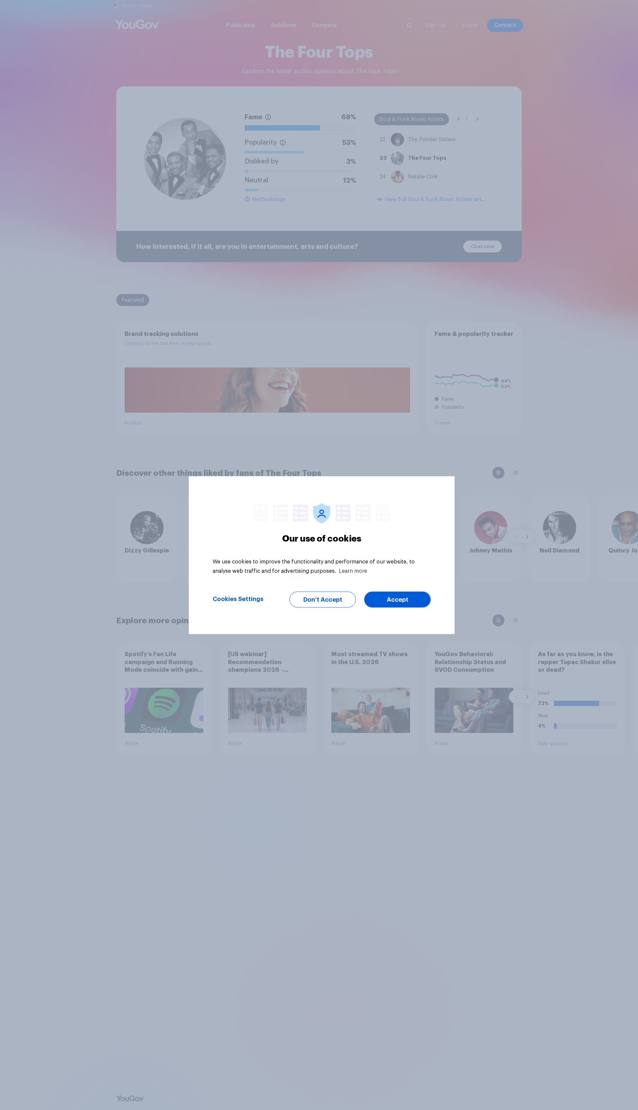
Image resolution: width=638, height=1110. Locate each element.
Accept (397, 599)
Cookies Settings (238, 599)
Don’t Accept (322, 599)
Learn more (353, 570)
